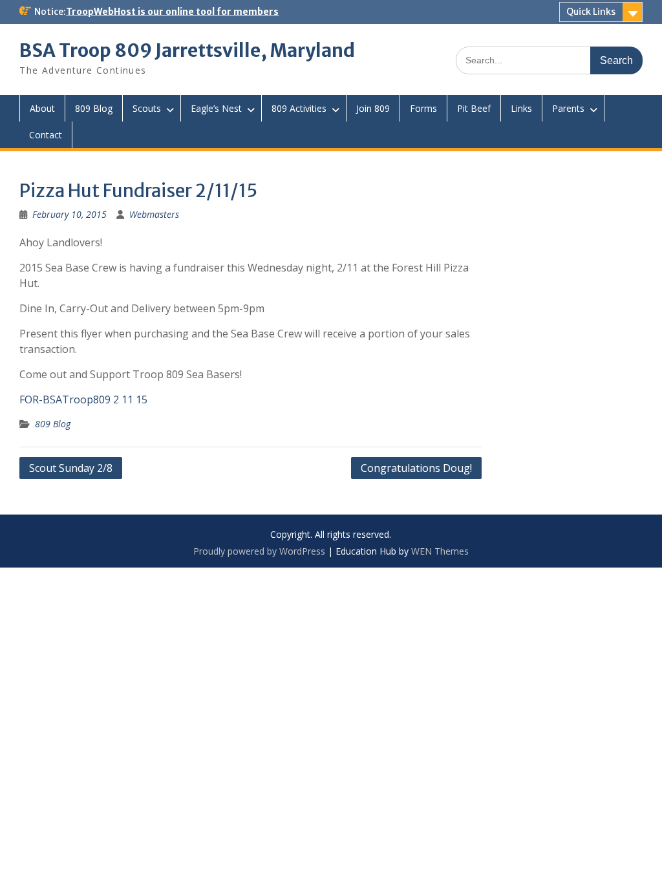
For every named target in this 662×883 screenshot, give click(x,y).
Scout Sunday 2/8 (70, 468)
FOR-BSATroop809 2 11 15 (83, 399)
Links (521, 108)
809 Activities (299, 108)
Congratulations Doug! (416, 468)
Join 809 (373, 108)
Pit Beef (474, 108)
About (42, 108)
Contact (45, 135)
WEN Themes (440, 551)
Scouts (147, 108)
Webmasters (154, 214)
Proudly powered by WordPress (259, 551)
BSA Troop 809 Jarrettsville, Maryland (187, 50)
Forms (423, 108)
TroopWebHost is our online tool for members (172, 11)
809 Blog (93, 108)
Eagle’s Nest (216, 108)
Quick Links (590, 11)
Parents (568, 108)
